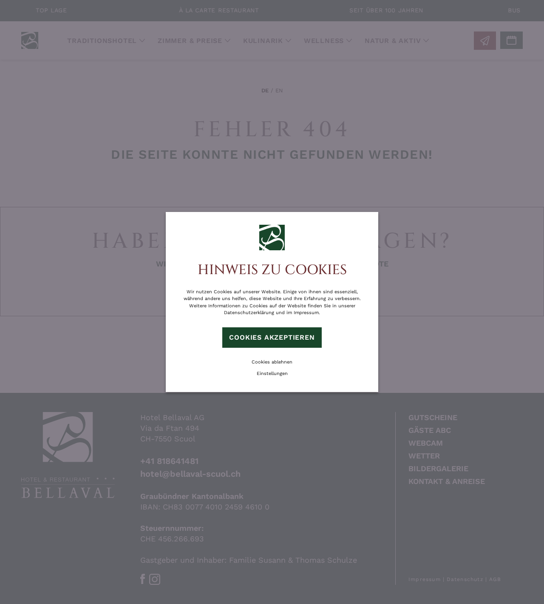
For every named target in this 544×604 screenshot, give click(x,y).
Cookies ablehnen (272, 362)
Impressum (306, 312)
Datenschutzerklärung (249, 312)
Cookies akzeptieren (271, 337)
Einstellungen (272, 373)
